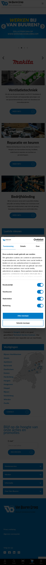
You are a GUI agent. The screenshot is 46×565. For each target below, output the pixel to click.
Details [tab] (23, 246)
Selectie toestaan (23, 323)
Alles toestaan (23, 316)
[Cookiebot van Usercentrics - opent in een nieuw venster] (33, 240)
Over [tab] (38, 246)
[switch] (40, 292)
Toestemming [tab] (8, 246)
